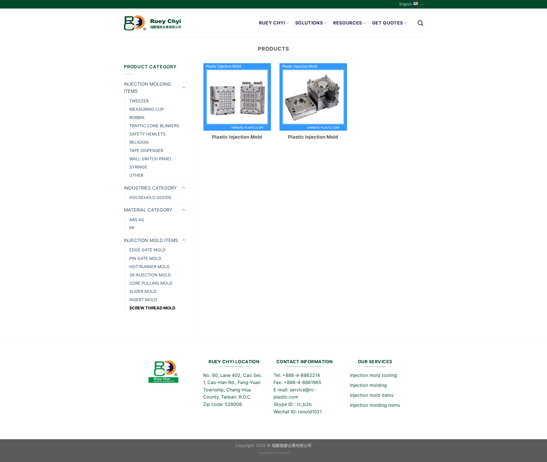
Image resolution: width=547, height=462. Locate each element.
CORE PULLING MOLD (150, 283)
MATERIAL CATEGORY (148, 210)
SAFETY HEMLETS (147, 134)
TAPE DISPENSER (146, 150)
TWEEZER (139, 100)
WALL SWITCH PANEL (150, 158)
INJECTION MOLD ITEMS (151, 240)
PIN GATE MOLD (145, 258)
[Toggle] (183, 87)
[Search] (420, 23)
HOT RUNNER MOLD (149, 266)
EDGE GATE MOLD (147, 249)
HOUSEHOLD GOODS (150, 197)
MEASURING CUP (146, 109)
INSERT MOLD (143, 299)
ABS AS (136, 219)
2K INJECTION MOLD (150, 274)
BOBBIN (136, 117)
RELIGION (138, 142)
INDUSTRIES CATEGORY (150, 188)
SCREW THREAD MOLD (152, 307)
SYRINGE (138, 167)
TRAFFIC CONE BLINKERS (154, 125)
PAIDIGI (283, 453)
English (405, 4)
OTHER (136, 175)
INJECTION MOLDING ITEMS (147, 87)
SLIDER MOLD (142, 291)
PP (131, 227)
